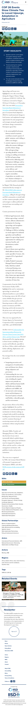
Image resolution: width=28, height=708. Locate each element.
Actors (6, 654)
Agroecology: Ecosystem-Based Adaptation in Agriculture (13, 108)
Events (6, 643)
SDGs (6, 659)
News (6, 641)
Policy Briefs (8, 648)
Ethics (6, 673)
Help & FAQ (7, 668)
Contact (7, 664)
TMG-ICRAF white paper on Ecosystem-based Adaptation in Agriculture (12, 192)
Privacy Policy (8, 675)
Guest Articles (8, 646)
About (6, 662)
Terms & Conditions (9, 678)
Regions (7, 657)
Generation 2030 (9, 650)
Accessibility (8, 670)
